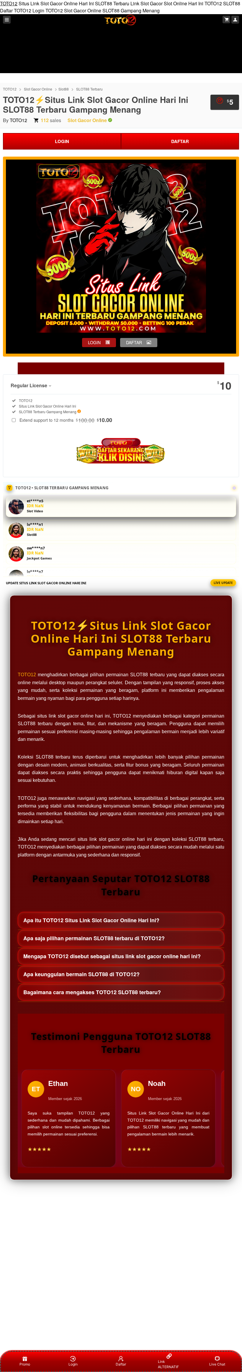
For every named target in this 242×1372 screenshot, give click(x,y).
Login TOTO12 (47, 10)
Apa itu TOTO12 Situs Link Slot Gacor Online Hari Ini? (91, 920)
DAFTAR (180, 141)
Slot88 (63, 88)
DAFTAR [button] (134, 342)
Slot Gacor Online (82, 10)
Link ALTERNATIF (168, 1364)
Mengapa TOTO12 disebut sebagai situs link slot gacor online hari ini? (112, 956)
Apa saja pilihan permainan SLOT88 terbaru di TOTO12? (94, 938)
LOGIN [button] (94, 342)
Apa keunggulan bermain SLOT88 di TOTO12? (81, 974)
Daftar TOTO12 (15, 10)
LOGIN (62, 141)
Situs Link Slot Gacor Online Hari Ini (56, 3)
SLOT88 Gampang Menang (131, 10)
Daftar (121, 1364)
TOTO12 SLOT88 (222, 3)
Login (73, 1364)
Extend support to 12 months (65, 420)
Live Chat (217, 1364)
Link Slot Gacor (146, 3)
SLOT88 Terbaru (112, 3)
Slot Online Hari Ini (183, 3)
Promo (24, 1364)
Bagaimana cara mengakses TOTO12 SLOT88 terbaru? (92, 992)
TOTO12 (8, 3)
